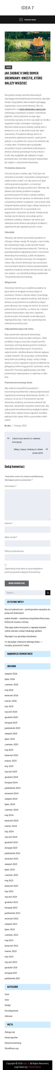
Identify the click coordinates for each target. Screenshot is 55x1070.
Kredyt (8, 1005)
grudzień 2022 (11, 902)
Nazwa (9, 523)
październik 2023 (12, 853)
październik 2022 (12, 913)
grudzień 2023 (11, 842)
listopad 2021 (11, 973)
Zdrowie (8, 1016)
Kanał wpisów (11, 1037)
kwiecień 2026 (11, 695)
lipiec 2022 (10, 929)
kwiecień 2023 (11, 886)
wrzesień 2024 (11, 793)
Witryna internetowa (14, 551)
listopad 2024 (11, 782)
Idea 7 (27, 7)
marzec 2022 (11, 951)
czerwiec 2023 (11, 875)
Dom (8, 67)
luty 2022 (9, 956)
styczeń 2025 (11, 771)
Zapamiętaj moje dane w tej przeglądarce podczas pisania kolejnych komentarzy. (24, 570)
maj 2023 (9, 880)
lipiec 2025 (10, 739)
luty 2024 (9, 831)
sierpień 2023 (11, 864)
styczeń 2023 (11, 897)
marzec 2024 (11, 826)
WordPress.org (11, 1048)
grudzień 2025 (11, 717)
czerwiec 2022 (11, 935)
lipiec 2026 (10, 679)
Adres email (11, 537)
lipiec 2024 (10, 804)
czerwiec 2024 (11, 809)
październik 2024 (12, 788)
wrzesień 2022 (11, 918)
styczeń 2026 (11, 712)
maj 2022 (9, 940)
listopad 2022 (11, 907)
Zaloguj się (10, 1032)
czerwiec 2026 (11, 684)
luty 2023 (9, 891)
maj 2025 (9, 750)
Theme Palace (34, 1067)
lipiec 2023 (10, 869)
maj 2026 (9, 690)
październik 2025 (12, 728)
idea (9, 426)
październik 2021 (12, 978)
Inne (7, 1000)
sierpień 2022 (11, 924)
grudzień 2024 (11, 777)
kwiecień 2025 (11, 755)
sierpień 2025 (11, 733)
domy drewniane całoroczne (32, 109)
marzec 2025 (11, 760)
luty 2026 (9, 706)
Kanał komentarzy (13, 1043)
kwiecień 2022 (11, 945)
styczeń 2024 (11, 837)
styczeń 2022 (11, 962)
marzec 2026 (11, 701)
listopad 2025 (11, 722)
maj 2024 (9, 815)
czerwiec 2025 (11, 744)
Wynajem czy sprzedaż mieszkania (20, 636)
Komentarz (10, 486)
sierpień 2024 (11, 799)
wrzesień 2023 (11, 858)
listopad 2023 (11, 848)
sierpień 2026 (11, 673)
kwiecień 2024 (11, 820)
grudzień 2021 (11, 967)
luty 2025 (9, 766)
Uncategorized (11, 1010)
